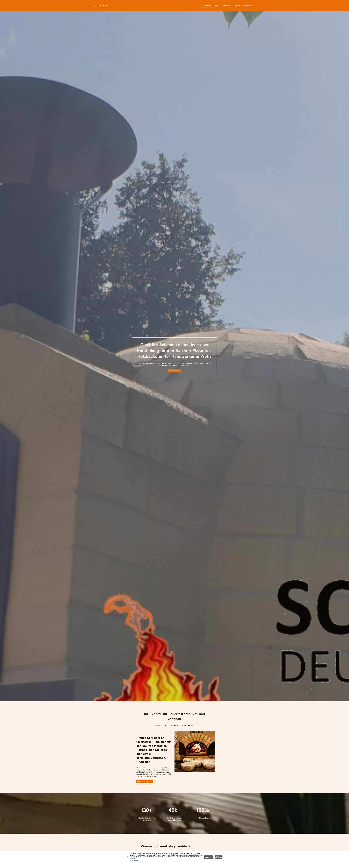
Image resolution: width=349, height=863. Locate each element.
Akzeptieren (208, 857)
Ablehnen (218, 857)
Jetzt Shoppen (174, 371)
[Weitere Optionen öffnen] (256, 6)
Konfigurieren (134, 860)
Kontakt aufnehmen (144, 781)
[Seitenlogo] (103, 8)
